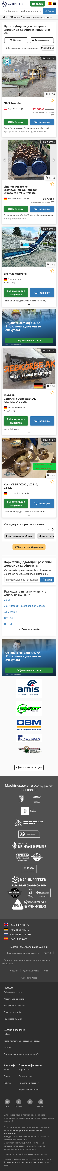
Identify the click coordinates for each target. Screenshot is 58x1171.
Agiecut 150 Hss (29, 977)
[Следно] (53, 76)
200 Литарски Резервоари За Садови (24, 605)
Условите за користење (39, 1162)
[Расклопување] (29, 135)
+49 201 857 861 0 (19, 929)
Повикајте (43, 122)
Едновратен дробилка (19, 536)
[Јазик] (50, 4)
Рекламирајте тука (30, 767)
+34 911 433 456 (18, 939)
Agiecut (47, 953)
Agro (46, 970)
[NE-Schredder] (29, 76)
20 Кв (7, 599)
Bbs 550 (8, 618)
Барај (50, 11)
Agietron (14, 970)
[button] (54, 4)
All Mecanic (10, 612)
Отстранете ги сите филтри (22, 48)
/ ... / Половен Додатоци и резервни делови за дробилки (31, 17)
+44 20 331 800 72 (19, 925)
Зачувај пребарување (30, 547)
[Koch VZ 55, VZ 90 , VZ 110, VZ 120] (29, 458)
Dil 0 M (8, 624)
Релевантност (42, 40)
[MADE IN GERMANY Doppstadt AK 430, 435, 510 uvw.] (29, 368)
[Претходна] (4, 76)
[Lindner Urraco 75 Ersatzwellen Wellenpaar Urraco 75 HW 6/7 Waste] (29, 160)
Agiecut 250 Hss (31, 970)
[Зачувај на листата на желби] (52, 101)
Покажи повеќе (30, 629)
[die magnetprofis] (29, 247)
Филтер (17, 40)
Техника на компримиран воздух (23, 953)
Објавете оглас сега (29, 340)
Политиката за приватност (15, 1162)
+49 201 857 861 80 (20, 934)
